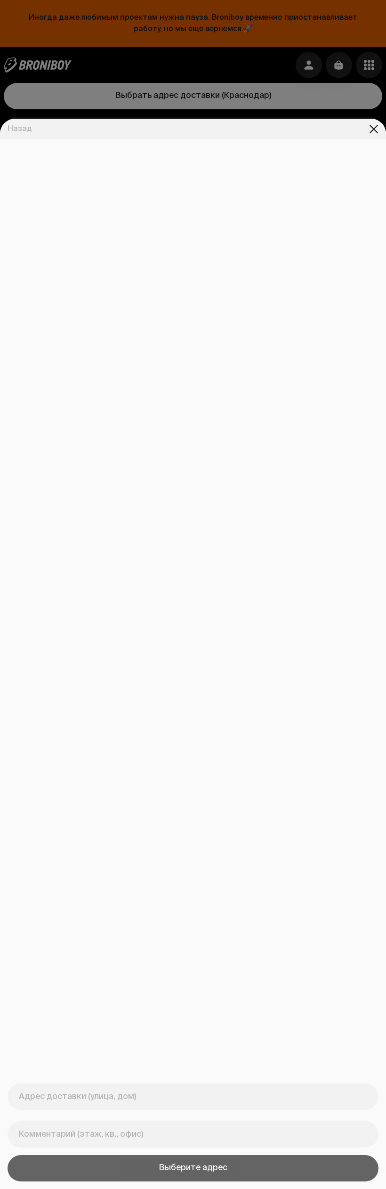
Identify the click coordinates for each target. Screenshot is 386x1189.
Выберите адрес (193, 1168)
